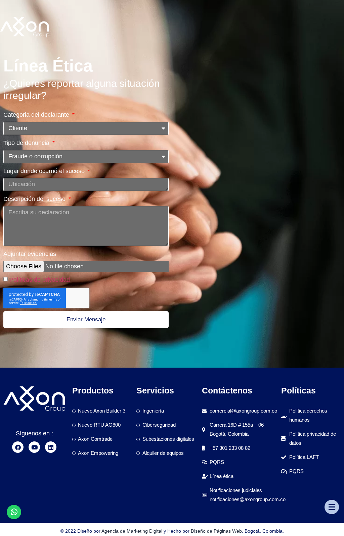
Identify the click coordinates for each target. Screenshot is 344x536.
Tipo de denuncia (27, 143)
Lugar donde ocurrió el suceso (44, 171)
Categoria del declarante (37, 114)
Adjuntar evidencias (29, 254)
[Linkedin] (50, 447)
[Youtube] (34, 447)
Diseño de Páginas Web (216, 531)
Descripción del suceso (35, 199)
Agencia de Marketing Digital (131, 531)
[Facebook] (18, 447)
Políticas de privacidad (39, 279)
